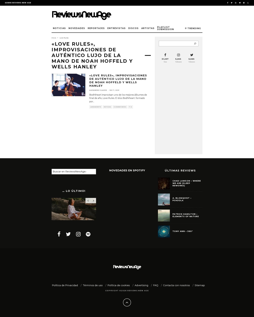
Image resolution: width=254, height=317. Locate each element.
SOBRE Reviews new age (18, 3)
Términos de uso (93, 285)
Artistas (148, 28)
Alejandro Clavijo (98, 90)
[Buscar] (195, 43)
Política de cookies (119, 285)
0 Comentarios (120, 107)
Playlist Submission (165, 28)
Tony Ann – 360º (183, 231)
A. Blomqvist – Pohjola (182, 199)
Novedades (77, 28)
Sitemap (200, 285)
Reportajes (96, 28)
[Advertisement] (162, 14)
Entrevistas (116, 28)
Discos (133, 28)
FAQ (155, 285)
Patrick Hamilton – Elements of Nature (186, 215)
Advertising (141, 285)
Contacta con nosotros (176, 285)
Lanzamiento (95, 107)
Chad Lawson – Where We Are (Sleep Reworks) (187, 183)
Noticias (59, 28)
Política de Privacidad (65, 285)
